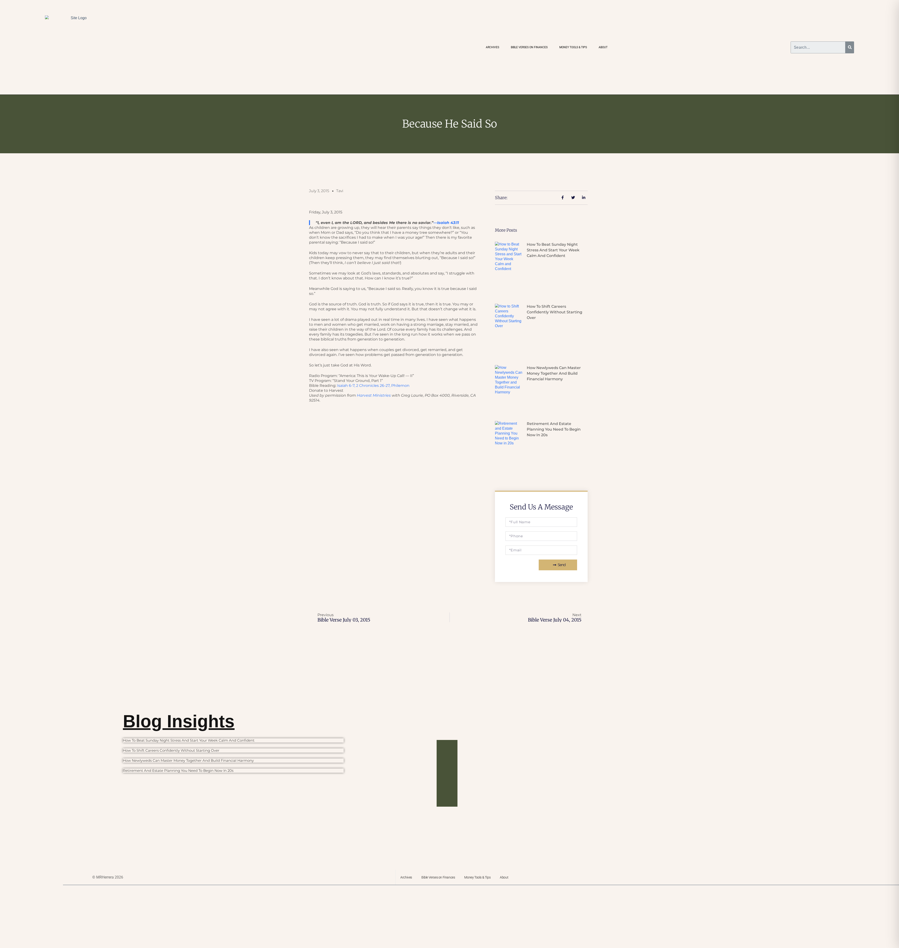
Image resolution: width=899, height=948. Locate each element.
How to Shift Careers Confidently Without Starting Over (554, 312)
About (603, 47)
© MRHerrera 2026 (107, 877)
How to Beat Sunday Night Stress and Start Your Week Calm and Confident (553, 250)
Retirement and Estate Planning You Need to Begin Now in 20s (554, 429)
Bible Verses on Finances (529, 47)
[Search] (849, 47)
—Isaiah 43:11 (446, 222)
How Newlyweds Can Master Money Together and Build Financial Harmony (554, 373)
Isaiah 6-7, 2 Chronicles (373, 385)
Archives (492, 47)
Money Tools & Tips (573, 47)
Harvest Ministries (374, 395)
